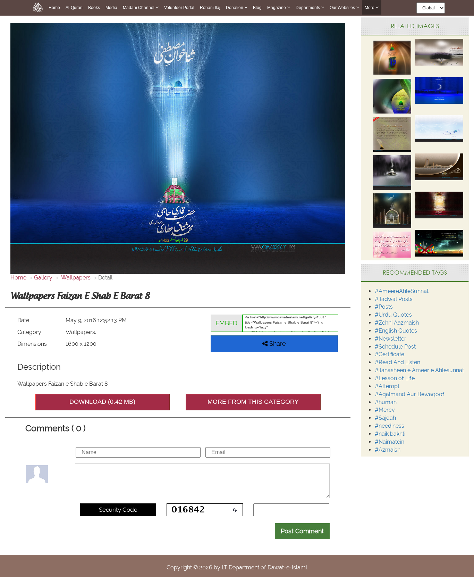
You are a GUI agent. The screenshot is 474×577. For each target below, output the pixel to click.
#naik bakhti (390, 433)
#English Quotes (396, 330)
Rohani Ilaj (210, 7)
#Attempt (387, 386)
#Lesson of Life (395, 378)
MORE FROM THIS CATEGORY (253, 401)
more (370, 7)
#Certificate (389, 354)
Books (94, 7)
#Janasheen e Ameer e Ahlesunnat (419, 370)
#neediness (389, 426)
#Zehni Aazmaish (397, 322)
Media (111, 7)
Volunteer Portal (179, 7)
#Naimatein (389, 441)
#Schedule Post (395, 346)
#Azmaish (387, 449)
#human (386, 402)
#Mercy (385, 410)
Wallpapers (75, 277)
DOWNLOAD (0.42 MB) (102, 401)
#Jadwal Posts (394, 299)
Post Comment (302, 531)
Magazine (277, 7)
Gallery (43, 277)
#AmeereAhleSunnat (402, 291)
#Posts (384, 306)
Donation (235, 7)
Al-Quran (74, 7)
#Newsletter (390, 338)
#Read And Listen (397, 362)
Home (54, 7)
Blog (257, 7)
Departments (308, 7)
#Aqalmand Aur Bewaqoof (410, 394)
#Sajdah (385, 418)
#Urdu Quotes (393, 314)
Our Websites (343, 7)
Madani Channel (139, 7)
